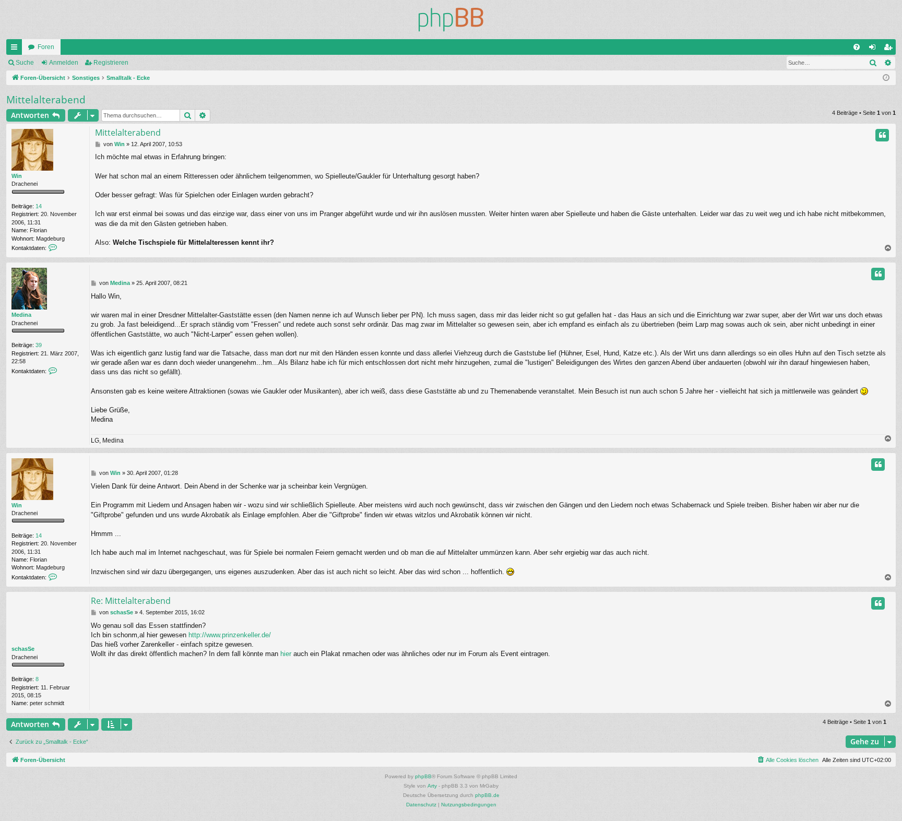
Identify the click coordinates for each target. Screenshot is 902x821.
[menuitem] (856, 47)
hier (285, 654)
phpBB (423, 776)
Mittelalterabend (46, 99)
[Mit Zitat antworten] (882, 135)
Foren (46, 47)
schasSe (22, 649)
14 (38, 206)
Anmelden (63, 62)
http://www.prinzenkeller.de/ (229, 635)
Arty (432, 786)
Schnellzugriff (16, 49)
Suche (25, 62)
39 (38, 345)
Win (16, 176)
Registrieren (110, 62)
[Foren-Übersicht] (451, 19)
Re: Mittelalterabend (131, 601)
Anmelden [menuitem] (874, 49)
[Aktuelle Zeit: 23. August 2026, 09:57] (886, 78)
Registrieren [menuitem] (890, 49)
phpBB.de (487, 795)
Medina (21, 315)
